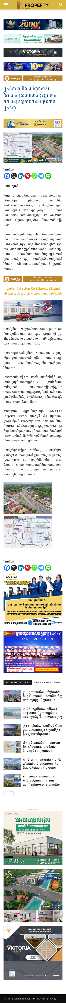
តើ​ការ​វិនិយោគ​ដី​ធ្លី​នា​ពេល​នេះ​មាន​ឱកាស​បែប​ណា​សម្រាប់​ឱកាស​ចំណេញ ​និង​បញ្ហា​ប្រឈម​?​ (41, 746)
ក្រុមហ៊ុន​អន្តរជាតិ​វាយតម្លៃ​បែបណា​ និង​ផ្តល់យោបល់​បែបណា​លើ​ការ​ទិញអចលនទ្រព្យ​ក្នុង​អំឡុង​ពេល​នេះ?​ (42, 696)
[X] (14, 176)
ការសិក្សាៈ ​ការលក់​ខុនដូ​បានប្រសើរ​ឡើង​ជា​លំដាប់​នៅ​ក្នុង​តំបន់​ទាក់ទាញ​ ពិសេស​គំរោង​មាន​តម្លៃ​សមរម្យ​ (42, 763)
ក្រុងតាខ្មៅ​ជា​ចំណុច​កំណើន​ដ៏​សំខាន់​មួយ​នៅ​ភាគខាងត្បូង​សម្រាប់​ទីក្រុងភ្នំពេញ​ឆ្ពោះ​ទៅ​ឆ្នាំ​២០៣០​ (42, 730)
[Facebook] (7, 176)
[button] (6, 5)
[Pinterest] (27, 176)
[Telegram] (41, 176)
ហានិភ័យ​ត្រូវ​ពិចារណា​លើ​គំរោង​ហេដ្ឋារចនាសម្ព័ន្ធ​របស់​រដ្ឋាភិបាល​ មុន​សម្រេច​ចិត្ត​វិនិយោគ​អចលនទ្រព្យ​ (42, 713)
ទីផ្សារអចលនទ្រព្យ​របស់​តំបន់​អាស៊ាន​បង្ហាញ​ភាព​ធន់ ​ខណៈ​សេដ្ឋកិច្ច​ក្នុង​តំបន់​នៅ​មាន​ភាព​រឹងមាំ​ (42, 780)
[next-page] (11, 793)
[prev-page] (6, 793)
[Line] (48, 176)
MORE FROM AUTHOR (47, 683)
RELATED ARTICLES (18, 683)
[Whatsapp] (34, 176)
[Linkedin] (21, 176)
